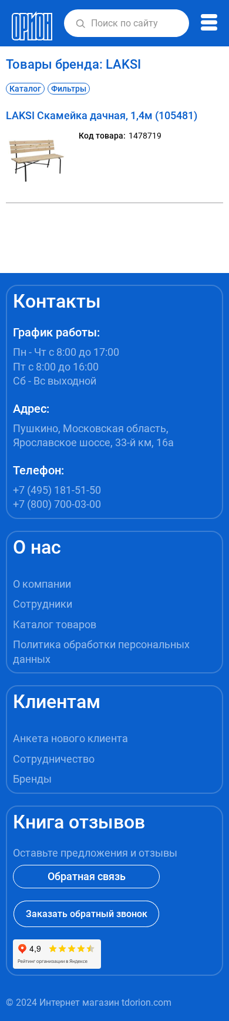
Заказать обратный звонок (86, 913)
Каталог (25, 88)
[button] (80, 23)
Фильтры (68, 88)
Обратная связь (87, 876)
